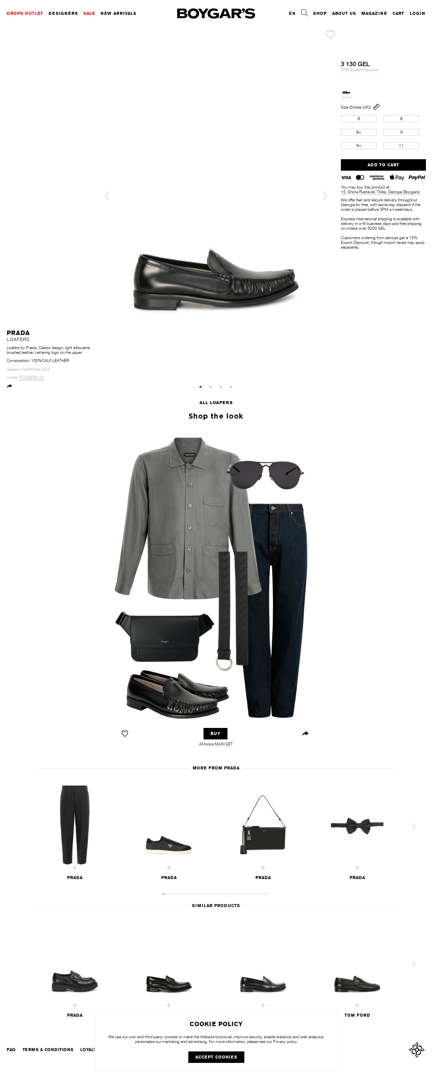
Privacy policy (285, 1041)
